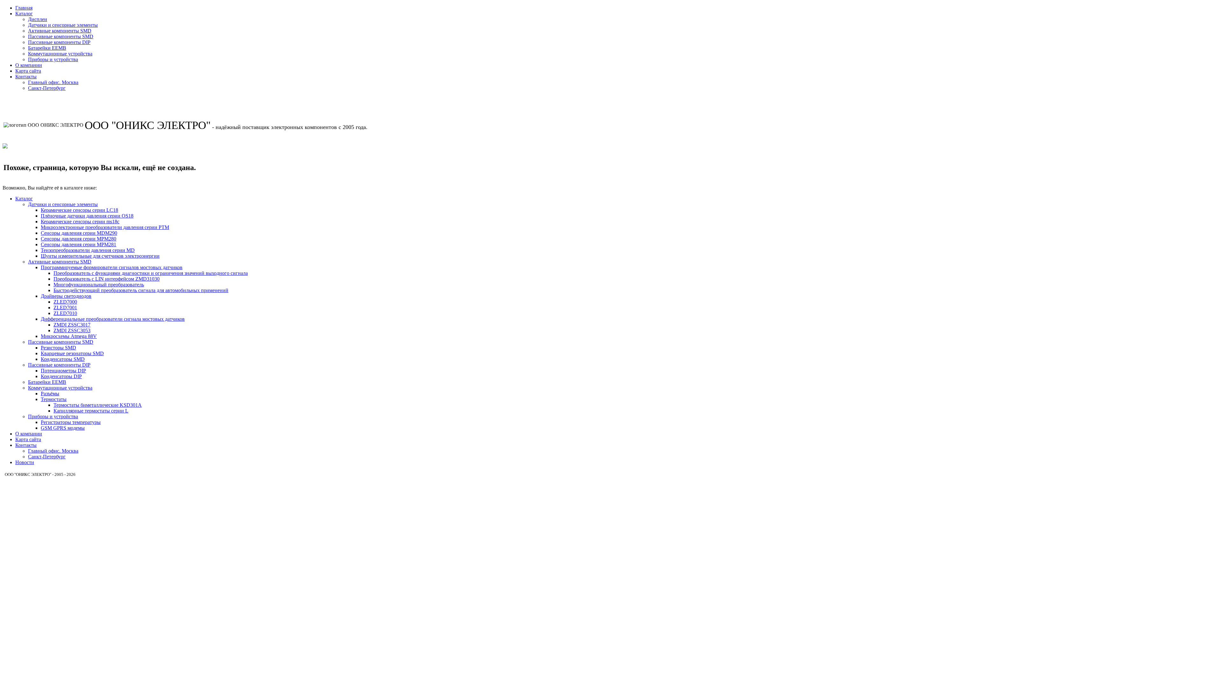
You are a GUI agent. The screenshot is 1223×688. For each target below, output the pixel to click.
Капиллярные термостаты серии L (91, 410)
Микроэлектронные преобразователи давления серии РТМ (105, 227)
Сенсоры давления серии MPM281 (78, 244)
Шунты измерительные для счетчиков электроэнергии (100, 256)
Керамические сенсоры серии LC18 (79, 210)
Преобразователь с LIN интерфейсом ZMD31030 (107, 279)
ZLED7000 (65, 302)
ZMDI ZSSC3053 (72, 330)
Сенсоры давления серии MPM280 (78, 238)
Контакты (26, 76)
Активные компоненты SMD (59, 30)
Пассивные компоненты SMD (60, 36)
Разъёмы (50, 393)
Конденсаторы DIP (61, 376)
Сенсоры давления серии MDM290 (79, 233)
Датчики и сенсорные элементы (63, 25)
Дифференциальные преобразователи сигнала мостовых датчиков (113, 319)
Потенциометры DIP (63, 370)
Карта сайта (28, 71)
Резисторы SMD (58, 347)
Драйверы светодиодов (66, 296)
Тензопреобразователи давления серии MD (88, 250)
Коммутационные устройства (60, 53)
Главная (23, 8)
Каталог (24, 13)
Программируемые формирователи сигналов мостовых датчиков (111, 267)
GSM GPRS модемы (63, 428)
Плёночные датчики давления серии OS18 (87, 216)
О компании (28, 65)
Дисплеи (37, 19)
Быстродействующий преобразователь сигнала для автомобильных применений (141, 290)
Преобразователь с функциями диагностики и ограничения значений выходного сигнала (151, 273)
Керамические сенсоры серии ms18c (80, 221)
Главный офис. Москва (53, 82)
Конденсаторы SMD (63, 359)
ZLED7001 (65, 307)
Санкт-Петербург (47, 88)
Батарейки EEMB (47, 48)
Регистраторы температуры (71, 422)
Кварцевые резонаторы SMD (72, 353)
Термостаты (54, 399)
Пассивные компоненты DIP (59, 42)
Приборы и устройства (53, 59)
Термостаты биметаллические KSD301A (98, 405)
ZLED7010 (65, 313)
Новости (24, 462)
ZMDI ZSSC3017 (72, 324)
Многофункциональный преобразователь (99, 284)
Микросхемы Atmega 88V (69, 336)
